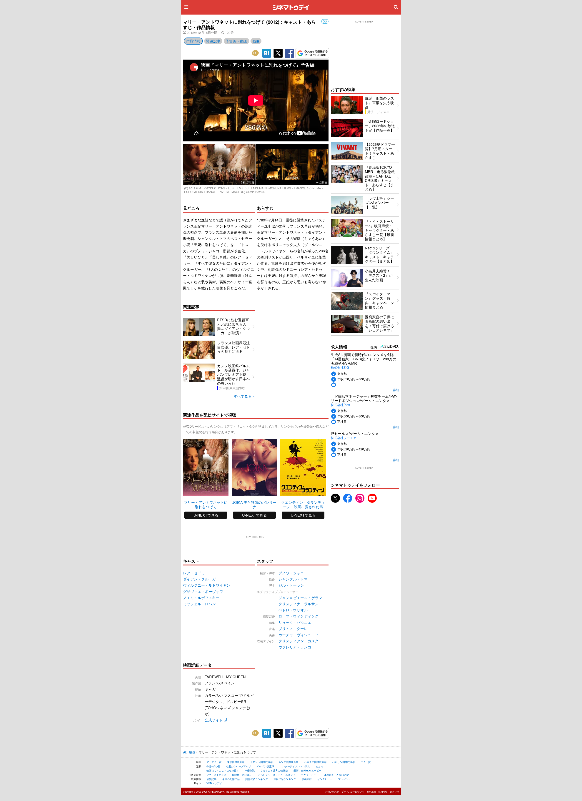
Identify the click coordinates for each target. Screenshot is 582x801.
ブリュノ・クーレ (293, 628)
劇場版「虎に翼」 (242, 774)
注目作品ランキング (284, 779)
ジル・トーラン (291, 585)
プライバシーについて (352, 791)
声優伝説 (250, 770)
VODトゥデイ (214, 783)
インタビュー (324, 779)
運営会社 (394, 791)
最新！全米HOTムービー (307, 770)
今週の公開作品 (231, 779)
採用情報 (382, 791)
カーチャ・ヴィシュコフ (298, 634)
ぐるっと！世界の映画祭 (274, 770)
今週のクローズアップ (238, 766)
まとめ (319, 766)
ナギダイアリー (310, 774)
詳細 (396, 390)
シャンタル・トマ (293, 579)
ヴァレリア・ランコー (296, 647)
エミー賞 (366, 762)
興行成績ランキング (256, 779)
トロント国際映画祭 (261, 762)
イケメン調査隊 (265, 766)
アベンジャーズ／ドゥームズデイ (276, 774)
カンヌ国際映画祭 (288, 762)
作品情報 (193, 41)
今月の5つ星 (213, 766)
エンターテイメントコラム (295, 766)
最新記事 (211, 779)
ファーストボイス (216, 774)
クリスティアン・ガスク (298, 640)
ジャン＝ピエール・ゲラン (300, 597)
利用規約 (371, 791)
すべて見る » (244, 396)
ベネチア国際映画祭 (315, 762)
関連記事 (213, 41)
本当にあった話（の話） (338, 774)
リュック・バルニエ (294, 622)
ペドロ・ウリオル (293, 610)
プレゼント (344, 779)
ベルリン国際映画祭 (343, 762)
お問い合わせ (332, 791)
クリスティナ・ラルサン (298, 603)
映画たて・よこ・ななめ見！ (222, 770)
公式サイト (214, 720)
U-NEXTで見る (205, 515)
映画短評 (307, 779)
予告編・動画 (236, 41)
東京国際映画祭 (236, 762)
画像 (256, 41)
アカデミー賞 (213, 762)
